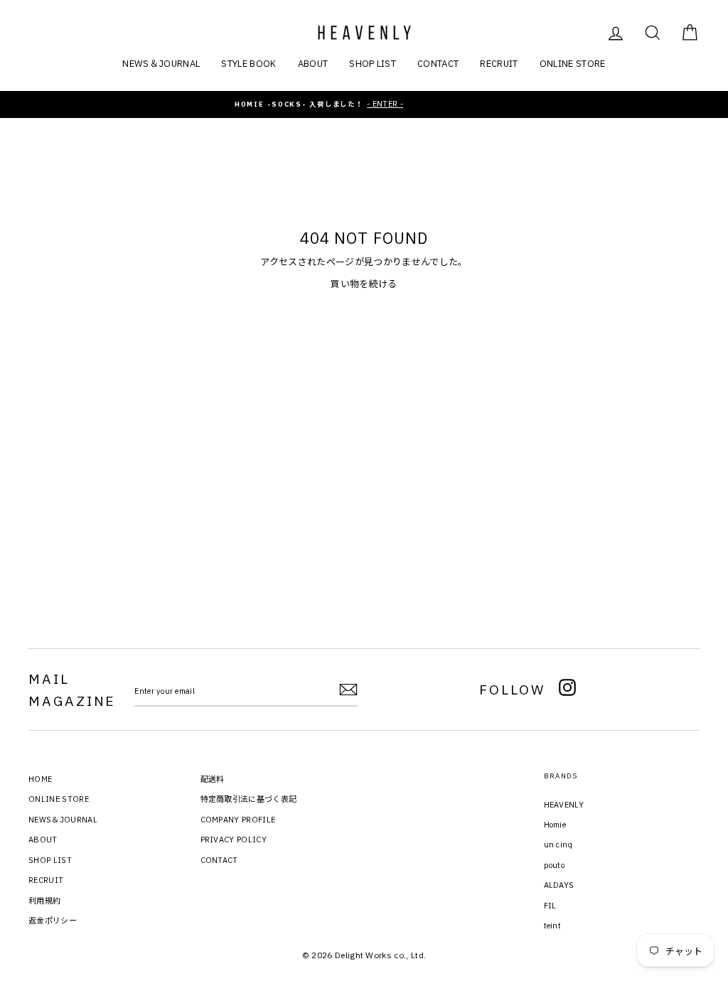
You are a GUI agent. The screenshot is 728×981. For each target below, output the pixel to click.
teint (553, 926)
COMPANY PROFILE (238, 820)
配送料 (212, 779)
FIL (550, 906)
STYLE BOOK (248, 64)
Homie (555, 825)
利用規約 (44, 901)
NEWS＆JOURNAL (161, 64)
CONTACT (438, 64)
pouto (554, 865)
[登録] (348, 689)
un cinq (558, 844)
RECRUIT (499, 64)
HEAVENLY (564, 805)
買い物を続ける (364, 284)
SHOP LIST (372, 64)
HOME (40, 779)
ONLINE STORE (573, 64)
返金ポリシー (52, 921)
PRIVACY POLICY (233, 840)
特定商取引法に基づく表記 (248, 799)
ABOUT (313, 64)
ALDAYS (559, 885)
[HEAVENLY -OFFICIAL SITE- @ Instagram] (567, 689)
